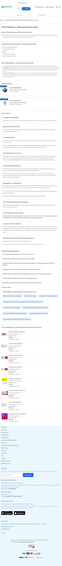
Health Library (5, 437)
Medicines (19, 15)
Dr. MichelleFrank (15, 87)
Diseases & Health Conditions (9, 440)
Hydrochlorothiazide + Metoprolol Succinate (15, 313)
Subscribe (28, 475)
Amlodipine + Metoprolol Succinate (48, 296)
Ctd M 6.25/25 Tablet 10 (15, 343)
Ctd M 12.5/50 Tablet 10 (15, 367)
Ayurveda (3, 442)
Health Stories (5, 435)
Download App (39, 7)
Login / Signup (49, 7)
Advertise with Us (5, 463)
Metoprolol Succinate (30, 296)
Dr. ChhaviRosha (15, 100)
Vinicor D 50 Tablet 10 (15, 402)
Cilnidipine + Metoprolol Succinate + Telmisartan (35, 307)
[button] (31, 254)
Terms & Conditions (6, 287)
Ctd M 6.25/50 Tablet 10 (16, 355)
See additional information (27, 542)
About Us (3, 430)
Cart (59, 7)
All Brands (3, 450)
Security (3, 458)
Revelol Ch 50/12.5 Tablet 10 (17, 331)
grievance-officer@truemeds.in (13, 496)
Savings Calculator (6, 461)
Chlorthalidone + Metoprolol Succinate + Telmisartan (17, 319)
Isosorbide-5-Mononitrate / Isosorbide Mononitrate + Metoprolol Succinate (23, 301)
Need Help (4, 453)
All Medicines (4, 448)
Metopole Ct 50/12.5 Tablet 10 (17, 414)
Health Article (4, 432)
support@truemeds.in (7, 526)
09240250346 (12, 488)
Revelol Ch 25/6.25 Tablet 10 (17, 390)
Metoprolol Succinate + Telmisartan (12, 296)
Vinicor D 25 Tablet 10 (15, 378)
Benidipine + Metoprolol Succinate (38, 313)
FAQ (2, 455)
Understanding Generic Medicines (10, 445)
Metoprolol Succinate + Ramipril (11, 307)
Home (1, 20)
